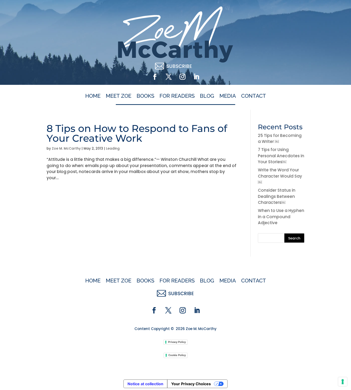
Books (145, 96)
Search (294, 238)
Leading (113, 148)
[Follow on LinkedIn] (196, 77)
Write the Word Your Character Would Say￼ (280, 176)
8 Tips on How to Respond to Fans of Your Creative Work (137, 133)
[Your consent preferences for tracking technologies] (342, 381)
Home (93, 96)
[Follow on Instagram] (182, 77)
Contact (253, 96)
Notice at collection (145, 383)
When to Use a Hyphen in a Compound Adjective (281, 217)
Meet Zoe (118, 96)
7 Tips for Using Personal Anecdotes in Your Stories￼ (281, 156)
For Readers (177, 96)
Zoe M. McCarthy (66, 148)
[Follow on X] (169, 77)
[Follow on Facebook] (155, 77)
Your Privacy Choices (191, 383)
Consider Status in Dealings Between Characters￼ (276, 196)
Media (227, 96)
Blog (207, 96)
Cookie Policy (177, 355)
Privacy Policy (177, 342)
